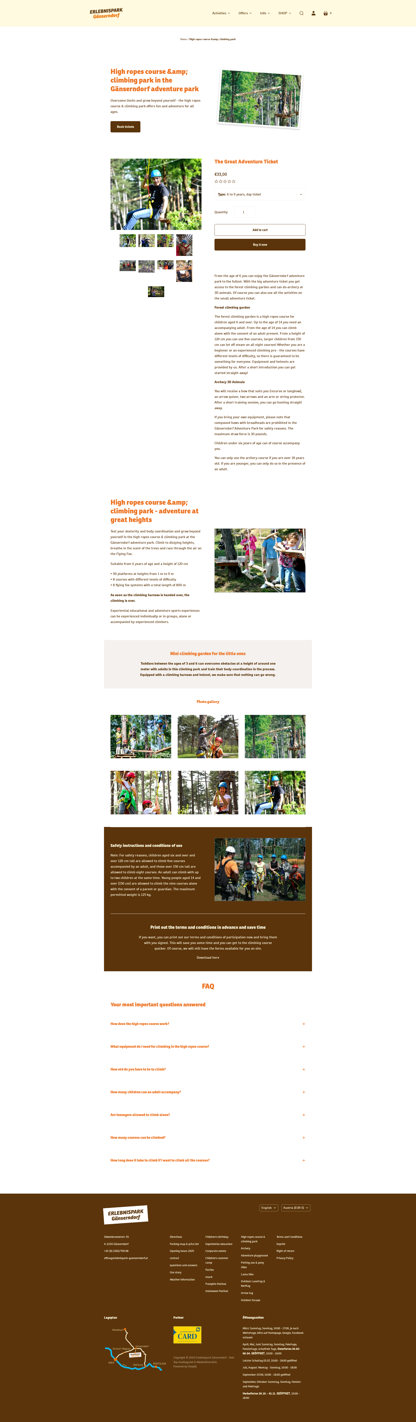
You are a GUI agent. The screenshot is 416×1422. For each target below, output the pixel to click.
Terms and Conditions (289, 1237)
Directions (176, 1237)
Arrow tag (247, 1293)
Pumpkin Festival (215, 1284)
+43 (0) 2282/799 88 (116, 1251)
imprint (280, 1244)
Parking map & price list (184, 1244)
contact (174, 1258)
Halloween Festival (216, 1291)
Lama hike (247, 1274)
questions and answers (183, 1265)
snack (209, 1277)
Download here (208, 957)
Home (183, 39)
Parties (209, 1270)
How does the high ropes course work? (139, 1024)
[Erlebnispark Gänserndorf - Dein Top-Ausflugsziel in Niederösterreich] (106, 13)
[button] (221, 13)
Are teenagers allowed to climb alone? (140, 1115)
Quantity (221, 212)
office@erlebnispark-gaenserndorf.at (126, 1258)
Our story (175, 1272)
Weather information (182, 1279)
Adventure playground (254, 1255)
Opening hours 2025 (182, 1251)
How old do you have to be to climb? (138, 1069)
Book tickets (125, 127)
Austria (293, 1208)
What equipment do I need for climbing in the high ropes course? (159, 1047)
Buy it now (260, 245)
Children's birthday (216, 1237)
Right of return (285, 1251)
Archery (245, 1248)
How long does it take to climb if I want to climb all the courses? (160, 1160)
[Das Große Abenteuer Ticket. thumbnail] (128, 240)
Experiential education (218, 1244)
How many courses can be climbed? (138, 1138)
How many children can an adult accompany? (145, 1092)
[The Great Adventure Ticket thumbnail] (184, 245)
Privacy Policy (284, 1258)
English (267, 1208)
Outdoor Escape (250, 1300)
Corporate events (215, 1251)
